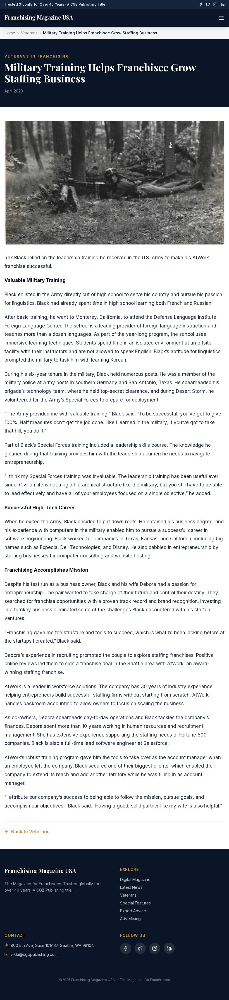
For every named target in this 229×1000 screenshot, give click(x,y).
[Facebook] (201, 4)
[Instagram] (215, 4)
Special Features (135, 903)
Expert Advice (133, 910)
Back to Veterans (30, 831)
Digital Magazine (135, 879)
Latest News (131, 887)
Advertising (130, 918)
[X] (208, 4)
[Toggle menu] (221, 18)
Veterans (29, 32)
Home (9, 32)
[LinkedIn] (223, 4)
